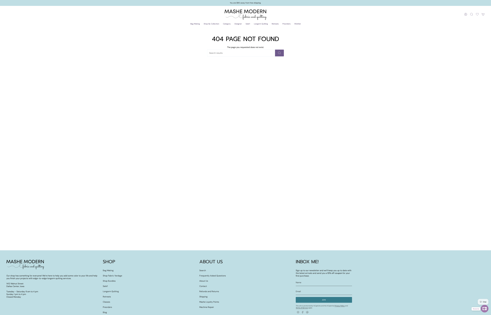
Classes (106, 302)
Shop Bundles (109, 281)
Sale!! (105, 286)
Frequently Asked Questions (212, 275)
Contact (203, 286)
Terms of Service (302, 308)
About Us (203, 281)
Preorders (107, 307)
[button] (195, 24)
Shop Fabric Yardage (112, 275)
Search (202, 270)
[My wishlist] (477, 14)
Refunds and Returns (209, 291)
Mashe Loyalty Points (209, 302)
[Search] (279, 53)
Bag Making (108, 270)
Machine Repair (206, 307)
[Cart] (483, 14)
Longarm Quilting (111, 291)
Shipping (203, 296)
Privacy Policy (339, 306)
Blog (105, 312)
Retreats (107, 296)
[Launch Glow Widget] (484, 308)
